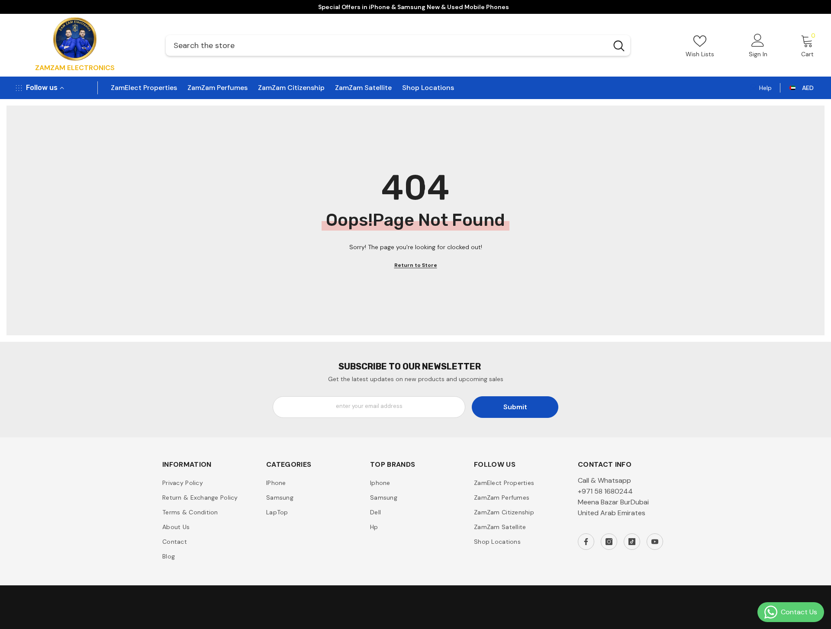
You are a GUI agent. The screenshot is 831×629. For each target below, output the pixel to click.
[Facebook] (586, 541)
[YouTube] (655, 541)
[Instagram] (609, 541)
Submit (515, 406)
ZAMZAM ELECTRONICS (75, 67)
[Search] (398, 45)
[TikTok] (632, 541)
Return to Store (415, 265)
